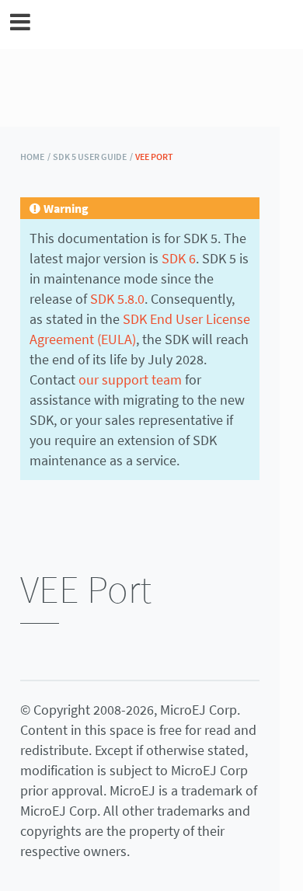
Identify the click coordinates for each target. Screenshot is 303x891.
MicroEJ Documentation (161, 24)
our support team (130, 379)
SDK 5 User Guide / (93, 156)
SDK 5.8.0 (117, 299)
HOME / (35, 156)
